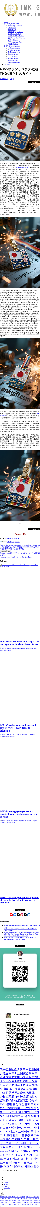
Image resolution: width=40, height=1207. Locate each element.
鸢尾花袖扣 (30, 1096)
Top (5, 1189)
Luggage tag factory (22, 545)
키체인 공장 (13, 1143)
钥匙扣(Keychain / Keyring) (17, 38)
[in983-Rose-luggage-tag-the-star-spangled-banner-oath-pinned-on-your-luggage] (20, 736)
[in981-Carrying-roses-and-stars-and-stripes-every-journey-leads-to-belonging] (20, 650)
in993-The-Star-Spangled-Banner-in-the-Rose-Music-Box (21, 932)
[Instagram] (21, 914)
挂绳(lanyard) (12, 28)
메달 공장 (30, 1131)
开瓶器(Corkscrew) (14, 44)
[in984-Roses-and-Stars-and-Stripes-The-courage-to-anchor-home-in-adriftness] (20, 566)
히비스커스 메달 (10, 1154)
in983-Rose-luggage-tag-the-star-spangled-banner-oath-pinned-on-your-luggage (19, 814)
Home (6, 22)
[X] (25, 914)
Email (5, 1186)
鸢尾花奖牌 (25, 1088)
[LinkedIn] (28, 914)
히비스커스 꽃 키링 (25, 1200)
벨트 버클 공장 (21, 1135)
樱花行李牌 (4, 549)
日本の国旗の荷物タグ (8, 547)
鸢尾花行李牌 (14, 1096)
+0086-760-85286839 (12, 538)
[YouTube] (11, 914)
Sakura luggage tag (34, 545)
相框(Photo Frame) (14, 48)
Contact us (7, 64)
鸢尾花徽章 (19, 1092)
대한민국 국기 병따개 (25, 1116)
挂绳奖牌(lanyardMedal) (15, 32)
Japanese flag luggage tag (8, 545)
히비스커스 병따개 (21, 1158)
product (6, 1184)
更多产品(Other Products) (12, 46)
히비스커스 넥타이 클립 (23, 1150)
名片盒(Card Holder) (14, 50)
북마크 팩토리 (15, 1139)
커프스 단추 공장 (17, 1198)
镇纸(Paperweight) (14, 62)
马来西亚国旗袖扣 (17, 1081)
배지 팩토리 (21, 1197)
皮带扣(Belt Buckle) (14, 34)
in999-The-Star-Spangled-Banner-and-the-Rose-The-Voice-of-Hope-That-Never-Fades (20, 938)
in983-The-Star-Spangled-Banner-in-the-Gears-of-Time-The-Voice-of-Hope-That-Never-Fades (21, 935)
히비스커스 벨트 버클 (23, 1202)
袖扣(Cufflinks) (13, 40)
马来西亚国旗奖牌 (11, 1069)
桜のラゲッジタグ (22, 167)
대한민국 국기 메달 (24, 1108)
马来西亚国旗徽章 (20, 1073)
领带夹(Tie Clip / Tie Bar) (16, 36)
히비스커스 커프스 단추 (24, 1166)
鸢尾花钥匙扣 (8, 1100)
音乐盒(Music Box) (14, 52)
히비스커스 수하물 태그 (20, 1204)
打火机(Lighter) (13, 56)
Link (9, 551)
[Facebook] (14, 914)
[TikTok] (18, 914)
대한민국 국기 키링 (27, 1127)
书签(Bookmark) (13, 54)
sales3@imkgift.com (13, 542)
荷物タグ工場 (12, 549)
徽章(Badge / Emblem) (15, 26)
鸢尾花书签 (10, 1088)
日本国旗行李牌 (21, 547)
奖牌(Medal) (12, 30)
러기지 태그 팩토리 (12, 1131)
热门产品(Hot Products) (11, 24)
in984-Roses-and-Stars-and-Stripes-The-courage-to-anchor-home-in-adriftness (20, 643)
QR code (3, 551)
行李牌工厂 (21, 549)
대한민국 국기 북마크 (13, 1119)
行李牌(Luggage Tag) (15, 42)
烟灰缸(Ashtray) (13, 58)
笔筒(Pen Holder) (13, 60)
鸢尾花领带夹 (25, 1100)
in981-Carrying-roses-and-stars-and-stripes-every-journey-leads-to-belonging (18, 728)
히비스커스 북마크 (7, 1204)
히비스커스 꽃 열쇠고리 (23, 1147)
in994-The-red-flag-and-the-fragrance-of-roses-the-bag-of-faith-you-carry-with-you (19, 900)
